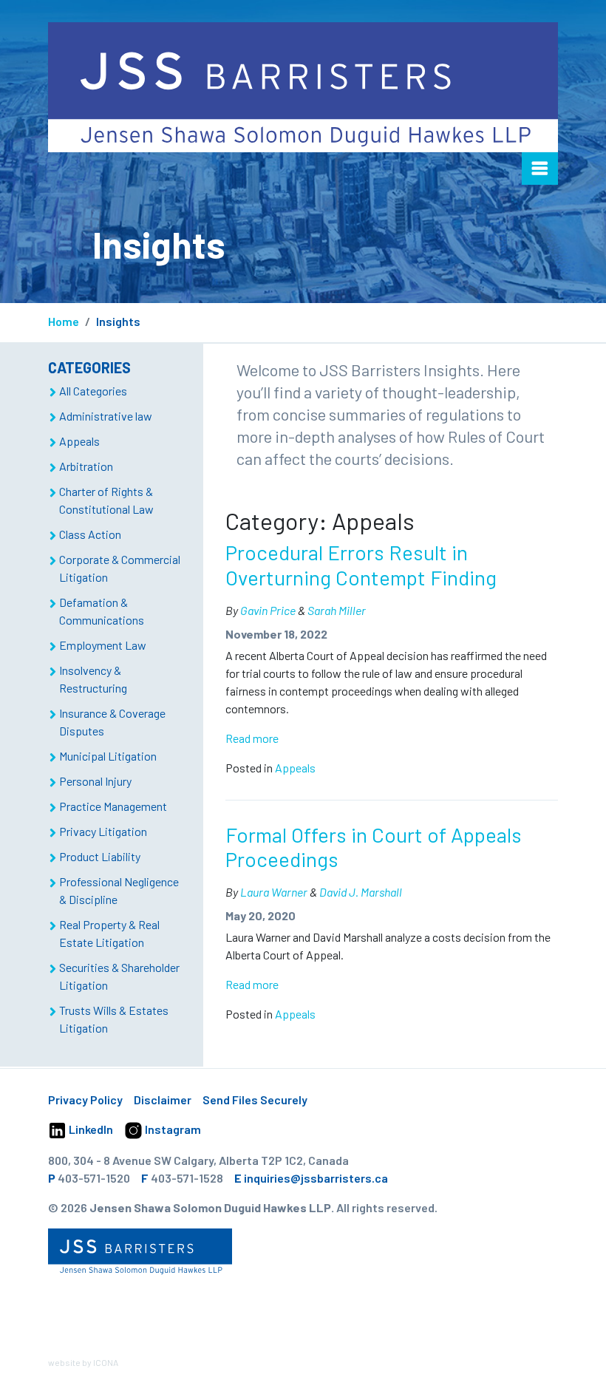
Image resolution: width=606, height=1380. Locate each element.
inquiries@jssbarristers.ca (316, 1178)
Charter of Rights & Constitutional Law (106, 500)
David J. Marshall (360, 892)
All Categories (93, 391)
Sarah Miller (336, 610)
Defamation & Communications (101, 611)
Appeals (295, 768)
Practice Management (113, 806)
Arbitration (86, 466)
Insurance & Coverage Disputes (112, 722)
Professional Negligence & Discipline (119, 890)
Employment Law (102, 645)
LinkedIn (90, 1129)
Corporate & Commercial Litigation (119, 568)
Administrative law (105, 416)
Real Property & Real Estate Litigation (109, 933)
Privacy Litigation (103, 831)
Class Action (90, 534)
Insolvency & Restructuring (93, 679)
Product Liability (99, 856)
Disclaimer (162, 1099)
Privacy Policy (85, 1099)
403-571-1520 (94, 1178)
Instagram (172, 1129)
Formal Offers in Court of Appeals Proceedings (373, 847)
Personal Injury (95, 781)
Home (63, 321)
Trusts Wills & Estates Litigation (113, 1019)
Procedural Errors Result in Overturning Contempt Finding (361, 565)
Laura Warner (273, 892)
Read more (252, 738)
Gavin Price (268, 610)
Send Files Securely (254, 1099)
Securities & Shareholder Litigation (119, 976)
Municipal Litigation (108, 756)
